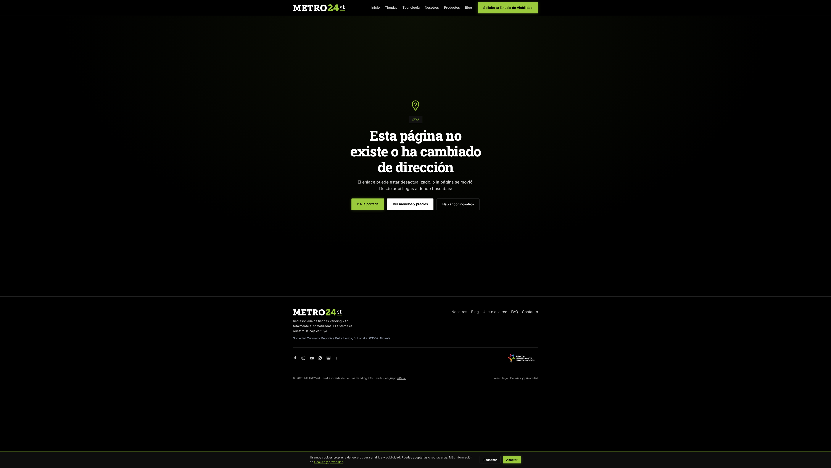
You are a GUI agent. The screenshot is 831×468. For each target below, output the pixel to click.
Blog (468, 8)
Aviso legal (501, 378)
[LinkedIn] (328, 358)
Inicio (375, 8)
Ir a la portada (367, 204)
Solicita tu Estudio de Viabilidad (507, 8)
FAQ (514, 312)
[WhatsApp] (320, 358)
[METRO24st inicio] (319, 7)
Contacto (530, 312)
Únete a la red (495, 312)
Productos (452, 8)
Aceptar (511, 460)
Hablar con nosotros (458, 204)
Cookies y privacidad (524, 378)
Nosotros (432, 8)
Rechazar (490, 460)
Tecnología (411, 8)
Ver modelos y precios (410, 204)
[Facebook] (337, 358)
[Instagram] (303, 358)
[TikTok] (295, 358)
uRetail (401, 378)
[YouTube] (311, 358)
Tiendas (391, 8)
